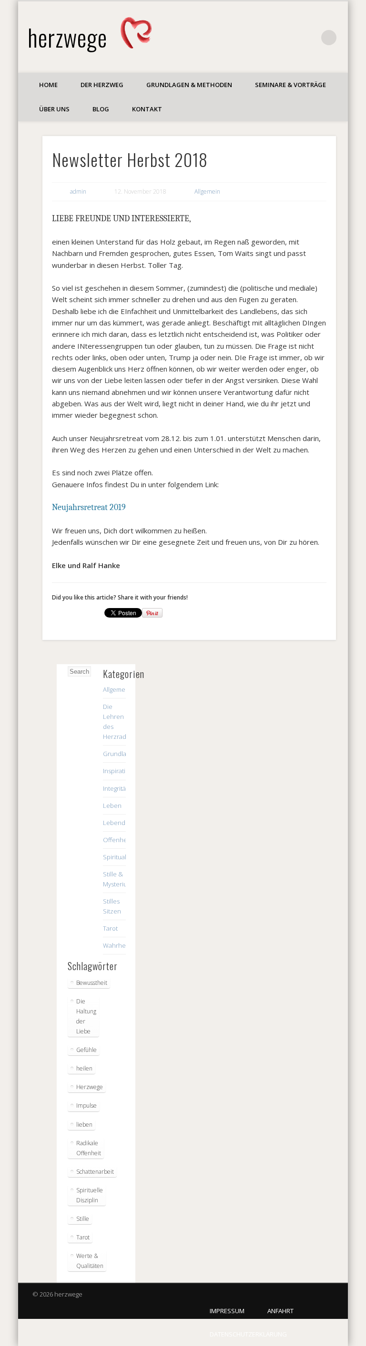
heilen (84, 1068)
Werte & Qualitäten (89, 1261)
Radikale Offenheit (88, 1148)
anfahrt (280, 1311)
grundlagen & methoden (189, 84)
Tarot (110, 928)
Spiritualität (119, 857)
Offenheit (117, 839)
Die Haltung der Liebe (86, 1016)
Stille (82, 1219)
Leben (112, 805)
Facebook (309, 37)
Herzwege (89, 1087)
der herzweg (102, 84)
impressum (227, 1311)
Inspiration (118, 770)
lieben (84, 1124)
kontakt (147, 109)
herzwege (67, 37)
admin (78, 191)
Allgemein (207, 191)
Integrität (115, 788)
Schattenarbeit (95, 1172)
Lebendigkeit (121, 822)
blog (100, 109)
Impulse (86, 1105)
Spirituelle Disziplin (89, 1195)
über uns (54, 109)
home (48, 84)
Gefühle (86, 1050)
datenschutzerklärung (248, 1334)
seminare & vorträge (290, 84)
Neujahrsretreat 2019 (89, 507)
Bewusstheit (91, 983)
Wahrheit (116, 945)
